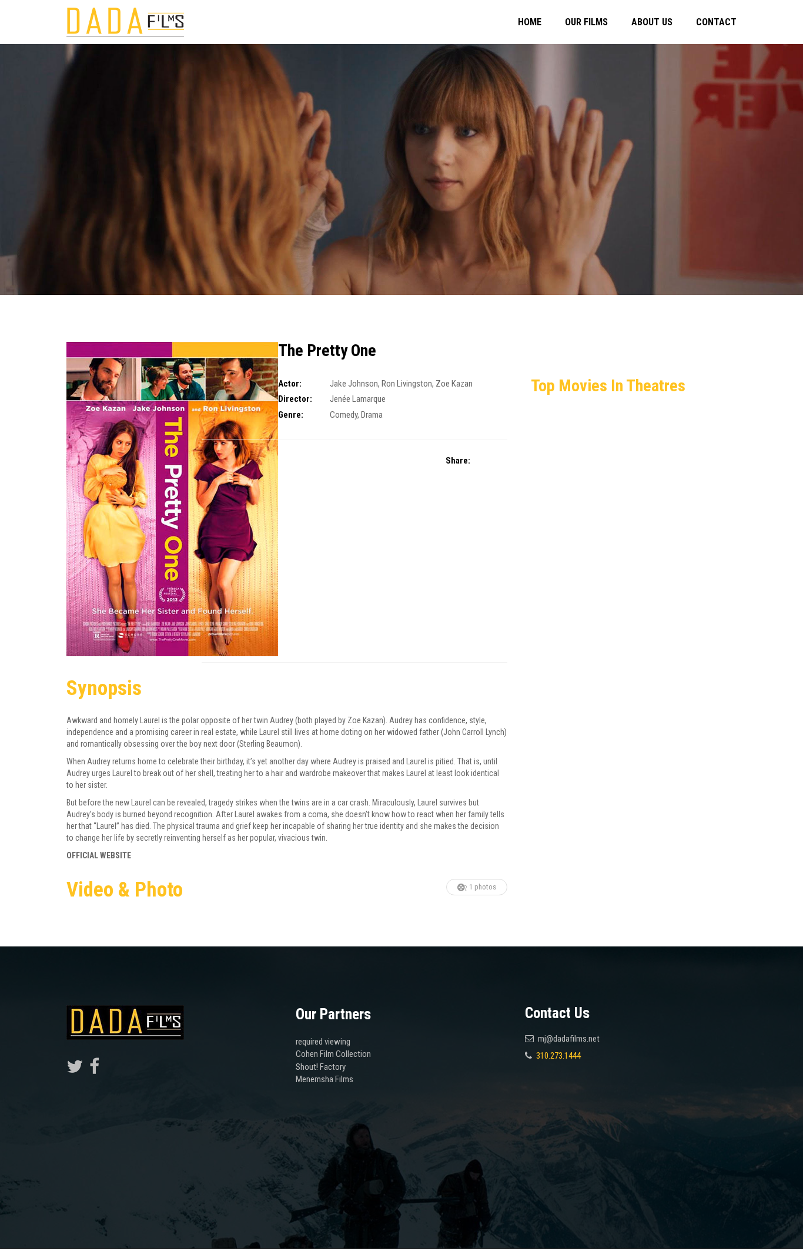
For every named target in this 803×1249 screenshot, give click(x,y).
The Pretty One (327, 350)
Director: (295, 399)
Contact (716, 22)
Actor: (290, 383)
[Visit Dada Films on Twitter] (74, 1070)
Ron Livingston (407, 383)
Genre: (290, 414)
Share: (458, 460)
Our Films (586, 22)
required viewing (323, 1041)
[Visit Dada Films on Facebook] (94, 1070)
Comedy (343, 414)
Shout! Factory (321, 1067)
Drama (372, 414)
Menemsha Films (324, 1079)
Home (529, 22)
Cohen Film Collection (333, 1054)
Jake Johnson (354, 383)
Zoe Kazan (454, 383)
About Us (651, 22)
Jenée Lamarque (358, 399)
